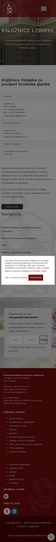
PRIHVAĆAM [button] (35, 277)
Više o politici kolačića (16, 277)
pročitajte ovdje (38, 271)
